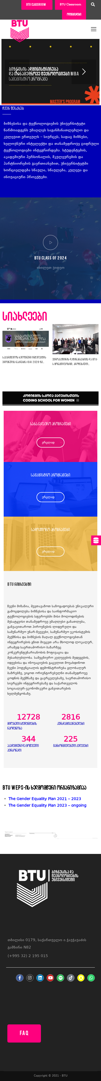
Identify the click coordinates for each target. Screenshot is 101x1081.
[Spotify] (60, 978)
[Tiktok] (71, 978)
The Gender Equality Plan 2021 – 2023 (45, 799)
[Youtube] (50, 978)
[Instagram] (30, 978)
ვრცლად (48, 442)
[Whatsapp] (91, 978)
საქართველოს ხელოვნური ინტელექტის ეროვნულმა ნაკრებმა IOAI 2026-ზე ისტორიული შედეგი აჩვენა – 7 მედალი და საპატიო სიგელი (24, 360)
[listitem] (54, 805)
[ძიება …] (93, 5)
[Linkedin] (40, 978)
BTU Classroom (70, 5)
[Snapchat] (81, 978)
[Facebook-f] (20, 978)
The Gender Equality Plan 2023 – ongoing (48, 806)
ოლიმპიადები (74, 14)
